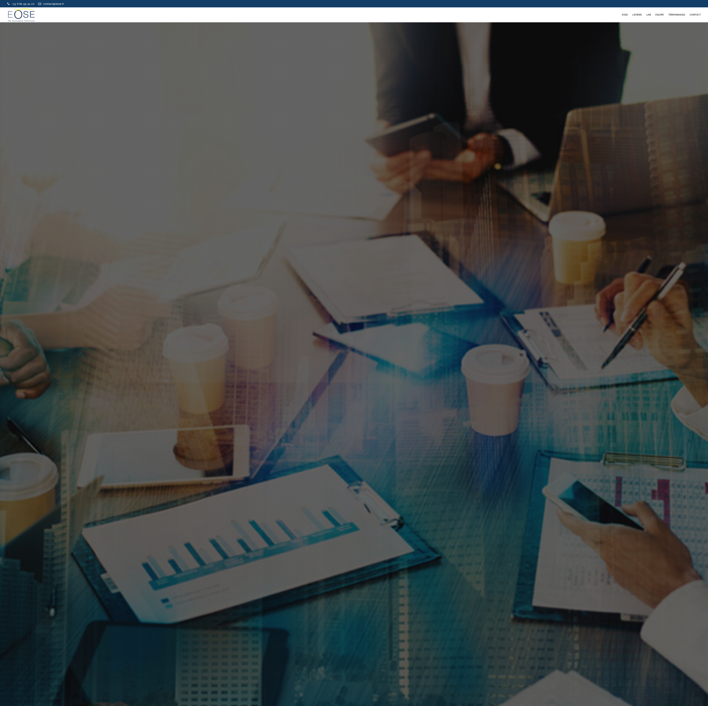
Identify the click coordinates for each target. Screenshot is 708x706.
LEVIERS (637, 14)
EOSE (625, 14)
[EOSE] (21, 14)
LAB (648, 14)
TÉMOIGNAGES (676, 14)
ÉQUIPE (659, 14)
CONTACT (695, 14)
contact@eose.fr (53, 3)
